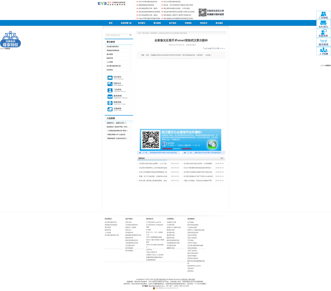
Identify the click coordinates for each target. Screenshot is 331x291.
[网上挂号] (119, 84)
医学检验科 (129, 248)
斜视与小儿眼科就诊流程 (196, 230)
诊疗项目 (172, 23)
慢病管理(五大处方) (194, 266)
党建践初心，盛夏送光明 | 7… (117, 123)
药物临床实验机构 (113, 50)
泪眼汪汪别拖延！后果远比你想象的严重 (198, 180)
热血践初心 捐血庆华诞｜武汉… (118, 127)
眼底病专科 (129, 238)
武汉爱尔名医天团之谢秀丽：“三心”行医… (153, 163)
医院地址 (190, 271)
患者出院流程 (192, 248)
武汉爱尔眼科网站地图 (195, 245)
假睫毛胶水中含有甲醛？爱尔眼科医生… (208, 152)
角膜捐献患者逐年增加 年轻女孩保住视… (164, 152)
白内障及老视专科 (131, 225)
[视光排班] (119, 97)
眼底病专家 (171, 235)
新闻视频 (154, 33)
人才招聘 (110, 62)
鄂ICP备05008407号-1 (157, 286)
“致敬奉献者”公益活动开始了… (117, 138)
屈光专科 (128, 222)
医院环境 (110, 58)
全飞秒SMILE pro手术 (153, 222)
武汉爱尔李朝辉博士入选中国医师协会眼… (154, 168)
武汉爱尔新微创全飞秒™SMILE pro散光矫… (199, 176)
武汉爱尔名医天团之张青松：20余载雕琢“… (199, 163)
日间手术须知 (192, 243)
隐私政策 (184, 279)
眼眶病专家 (171, 238)
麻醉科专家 (171, 248)
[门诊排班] (119, 90)
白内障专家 (171, 225)
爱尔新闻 (157, 23)
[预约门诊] (119, 78)
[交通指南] (119, 109)
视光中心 (128, 230)
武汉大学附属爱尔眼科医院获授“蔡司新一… (199, 168)
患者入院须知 (192, 238)
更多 (221, 158)
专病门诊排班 (192, 251)
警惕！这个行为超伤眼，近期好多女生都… (154, 176)
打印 (215, 48)
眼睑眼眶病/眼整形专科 (133, 235)
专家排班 (190, 268)
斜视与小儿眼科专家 (174, 227)
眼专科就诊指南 (192, 225)
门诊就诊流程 (192, 227)
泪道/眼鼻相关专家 (173, 243)
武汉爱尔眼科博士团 (114, 66)
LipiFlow (149, 249)
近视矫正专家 (171, 222)
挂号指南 (190, 222)
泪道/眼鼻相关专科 (131, 243)
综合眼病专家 (171, 245)
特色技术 (203, 23)
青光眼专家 (171, 232)
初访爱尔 (141, 23)
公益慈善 (111, 118)
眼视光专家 (171, 230)
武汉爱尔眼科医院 (160, 279)
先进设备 (110, 70)
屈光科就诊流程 (192, 232)
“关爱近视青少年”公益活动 (116, 134)
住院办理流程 (192, 235)
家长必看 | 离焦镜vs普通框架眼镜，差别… (153, 180)
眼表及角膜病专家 (173, 240)
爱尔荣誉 (110, 54)
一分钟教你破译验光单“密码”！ (117, 131)
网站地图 (192, 279)
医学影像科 (129, 251)
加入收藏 (208, 48)
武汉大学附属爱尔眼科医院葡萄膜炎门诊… (154, 172)
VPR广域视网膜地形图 (154, 237)
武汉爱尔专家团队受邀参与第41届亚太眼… (198, 172)
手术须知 (190, 240)
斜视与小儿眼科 (130, 227)
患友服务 (219, 23)
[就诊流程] (119, 103)
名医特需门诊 (126, 23)
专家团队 (188, 23)
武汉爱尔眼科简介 (113, 46)
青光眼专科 (129, 232)
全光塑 (148, 230)
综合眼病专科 (130, 245)
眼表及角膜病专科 (131, 240)
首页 (110, 23)
